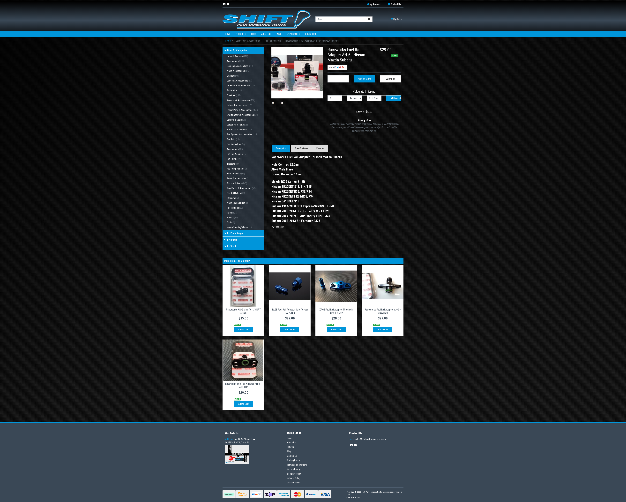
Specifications (301, 148)
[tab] (281, 148)
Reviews (320, 148)
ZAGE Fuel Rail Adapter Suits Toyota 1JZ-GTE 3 (290, 311)
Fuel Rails (233, 139)
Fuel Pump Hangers (237, 168)
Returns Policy (293, 478)
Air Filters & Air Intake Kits (241, 85)
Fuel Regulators (236, 144)
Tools (231, 222)
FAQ (289, 451)
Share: (332, 67)
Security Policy (294, 473)
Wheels (232, 217)
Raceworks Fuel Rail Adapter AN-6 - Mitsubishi (383, 311)
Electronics (234, 90)
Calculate (397, 98)
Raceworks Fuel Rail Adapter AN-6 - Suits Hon (243, 385)
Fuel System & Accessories (242, 134)
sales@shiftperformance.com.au (367, 439)
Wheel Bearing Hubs (238, 203)
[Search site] (369, 19)
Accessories (235, 61)
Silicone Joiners (237, 183)
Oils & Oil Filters (236, 193)
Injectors (233, 163)
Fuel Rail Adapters (236, 154)
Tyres (232, 212)
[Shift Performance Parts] (267, 19)
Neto (348, 495)
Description (281, 148)
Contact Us (311, 34)
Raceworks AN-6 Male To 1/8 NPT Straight (243, 311)
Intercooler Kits (236, 173)
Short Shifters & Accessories (242, 115)
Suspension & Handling (240, 66)
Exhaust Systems (237, 56)
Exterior (233, 75)
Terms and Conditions (297, 465)
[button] (375, 4)
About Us (266, 34)
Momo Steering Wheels (239, 227)
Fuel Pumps (234, 159)
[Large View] (273, 103)
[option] (273, 103)
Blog (253, 34)
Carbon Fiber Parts (237, 124)
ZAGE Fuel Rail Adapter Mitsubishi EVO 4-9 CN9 (336, 311)
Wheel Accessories (238, 71)
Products (241, 34)
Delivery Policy (293, 482)
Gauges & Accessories (239, 80)
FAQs (278, 34)
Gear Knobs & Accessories (241, 188)
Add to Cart (364, 79)
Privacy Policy (293, 469)
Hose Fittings (235, 208)
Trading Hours (293, 460)
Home (228, 34)
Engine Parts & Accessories (242, 110)
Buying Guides (293, 34)
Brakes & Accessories (239, 129)
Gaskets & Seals (236, 119)
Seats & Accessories (238, 178)
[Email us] (224, 4)
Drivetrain (234, 95)
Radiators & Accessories (241, 100)
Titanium (233, 198)
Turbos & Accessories (240, 105)
